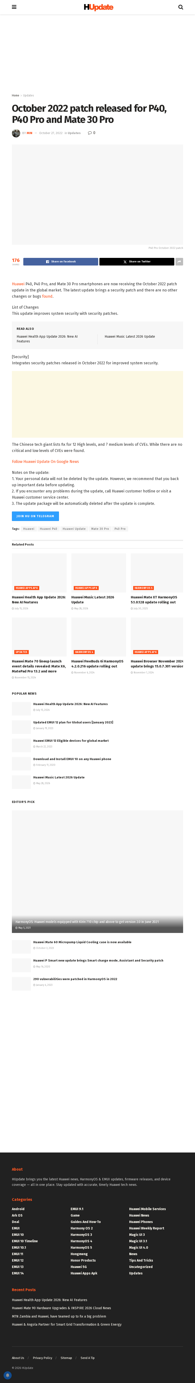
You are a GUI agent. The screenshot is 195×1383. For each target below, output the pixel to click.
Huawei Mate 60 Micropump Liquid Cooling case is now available (82, 942)
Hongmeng (79, 1254)
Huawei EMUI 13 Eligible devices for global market (71, 740)
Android (18, 1209)
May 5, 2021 (24, 928)
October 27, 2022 (51, 133)
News (133, 1254)
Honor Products (83, 1260)
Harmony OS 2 (82, 1228)
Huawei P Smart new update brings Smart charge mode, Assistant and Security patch (98, 960)
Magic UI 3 (137, 1235)
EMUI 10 (18, 1235)
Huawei (18, 284)
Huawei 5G (79, 1267)
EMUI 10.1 (19, 1248)
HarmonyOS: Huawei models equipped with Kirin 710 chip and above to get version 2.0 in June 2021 (87, 922)
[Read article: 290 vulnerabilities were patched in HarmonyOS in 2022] (21, 984)
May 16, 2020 (42, 966)
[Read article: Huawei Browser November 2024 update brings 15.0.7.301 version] (158, 636)
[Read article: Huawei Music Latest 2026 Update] (98, 572)
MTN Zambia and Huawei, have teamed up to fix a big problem (59, 1316)
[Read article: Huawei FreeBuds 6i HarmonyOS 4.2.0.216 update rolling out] (98, 636)
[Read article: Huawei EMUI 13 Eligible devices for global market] (21, 745)
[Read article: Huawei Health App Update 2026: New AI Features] (39, 572)
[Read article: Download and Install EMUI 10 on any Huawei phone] (21, 764)
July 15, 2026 (21, 608)
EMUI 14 (18, 1273)
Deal (15, 1222)
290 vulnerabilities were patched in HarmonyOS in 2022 (75, 979)
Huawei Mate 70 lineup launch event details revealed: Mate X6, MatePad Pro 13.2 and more (39, 666)
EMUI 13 (18, 1267)
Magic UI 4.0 (138, 1248)
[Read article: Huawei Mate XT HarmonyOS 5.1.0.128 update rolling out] (158, 572)
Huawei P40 (48, 529)
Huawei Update (74, 529)
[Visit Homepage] (97, 7)
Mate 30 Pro (100, 529)
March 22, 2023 (43, 746)
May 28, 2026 (80, 608)
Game (75, 1215)
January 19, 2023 (44, 728)
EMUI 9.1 (77, 1209)
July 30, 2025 (140, 608)
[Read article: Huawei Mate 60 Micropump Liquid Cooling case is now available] (21, 947)
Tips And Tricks (141, 1260)
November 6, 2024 (83, 672)
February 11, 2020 (45, 765)
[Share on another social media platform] (179, 262)
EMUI (16, 1228)
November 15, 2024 (25, 677)
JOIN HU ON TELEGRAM (35, 516)
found (47, 296)
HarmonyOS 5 (143, 588)
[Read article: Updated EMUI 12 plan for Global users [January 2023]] (21, 727)
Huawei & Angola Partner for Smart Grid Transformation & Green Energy (67, 1325)
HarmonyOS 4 (84, 652)
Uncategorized (141, 1267)
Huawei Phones (141, 1222)
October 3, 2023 (44, 948)
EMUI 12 (18, 1260)
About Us (18, 1358)
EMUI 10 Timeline (25, 1241)
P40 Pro (120, 529)
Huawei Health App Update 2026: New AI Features (70, 704)
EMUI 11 (17, 1254)
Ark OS (17, 1215)
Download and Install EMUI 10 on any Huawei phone (72, 759)
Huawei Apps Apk (27, 588)
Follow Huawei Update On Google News (45, 461)
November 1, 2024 (143, 672)
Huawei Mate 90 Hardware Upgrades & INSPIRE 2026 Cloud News (61, 1308)
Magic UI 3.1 (138, 1241)
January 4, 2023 (44, 985)
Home (15, 95)
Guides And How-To (86, 1222)
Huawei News (139, 1215)
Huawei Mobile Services (147, 1209)
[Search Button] (180, 7)
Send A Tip (88, 1358)
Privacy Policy (42, 1358)
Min (29, 133)
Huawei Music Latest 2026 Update (130, 337)
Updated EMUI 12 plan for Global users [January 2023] (73, 722)
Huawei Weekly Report (146, 1228)
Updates (28, 95)
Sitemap (66, 1358)
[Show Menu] (14, 7)
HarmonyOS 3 (81, 1235)
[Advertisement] (97, 54)
